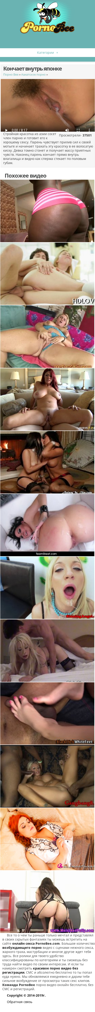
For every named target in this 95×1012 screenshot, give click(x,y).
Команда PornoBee (18, 985)
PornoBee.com (48, 943)
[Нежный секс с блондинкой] (47, 273)
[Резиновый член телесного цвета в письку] (47, 901)
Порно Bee (10, 74)
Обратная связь (19, 1002)
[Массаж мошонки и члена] (47, 587)
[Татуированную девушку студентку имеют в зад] (47, 525)
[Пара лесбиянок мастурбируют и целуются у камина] (47, 462)
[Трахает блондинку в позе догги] (47, 650)
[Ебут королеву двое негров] (47, 776)
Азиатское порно (33, 74)
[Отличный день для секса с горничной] (47, 399)
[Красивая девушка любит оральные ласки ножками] (47, 713)
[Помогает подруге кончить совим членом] (47, 210)
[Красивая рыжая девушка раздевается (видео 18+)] (47, 839)
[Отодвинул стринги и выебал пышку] (47, 336)
